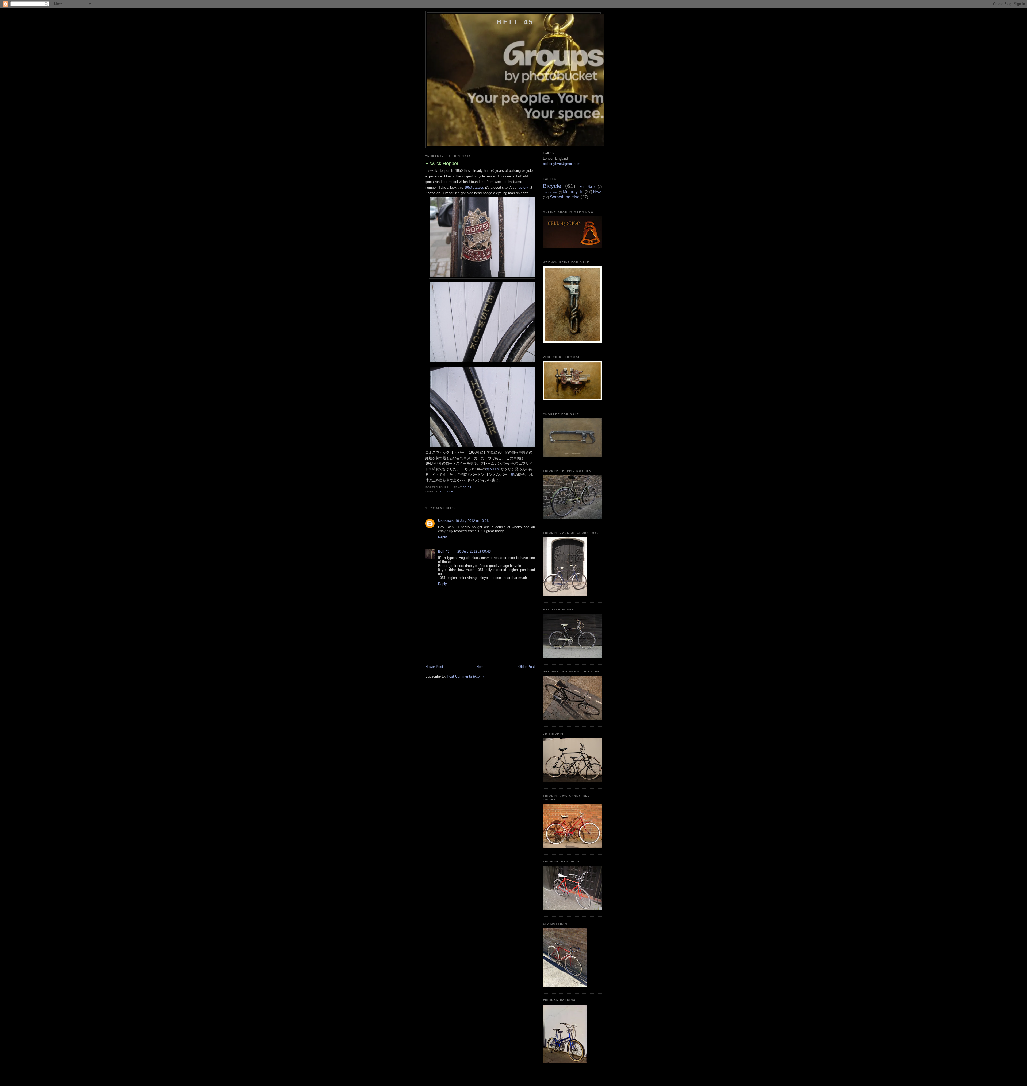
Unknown (446, 521)
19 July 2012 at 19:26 (472, 521)
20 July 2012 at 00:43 (474, 552)
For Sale (587, 187)
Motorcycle (573, 191)
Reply (442, 537)
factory (523, 187)
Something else (565, 197)
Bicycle (446, 491)
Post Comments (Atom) (465, 676)
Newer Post (434, 667)
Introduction (550, 192)
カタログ (493, 469)
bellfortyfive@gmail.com (561, 164)
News (597, 192)
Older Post (526, 667)
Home (480, 667)
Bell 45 (515, 22)
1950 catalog (474, 187)
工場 (510, 475)
